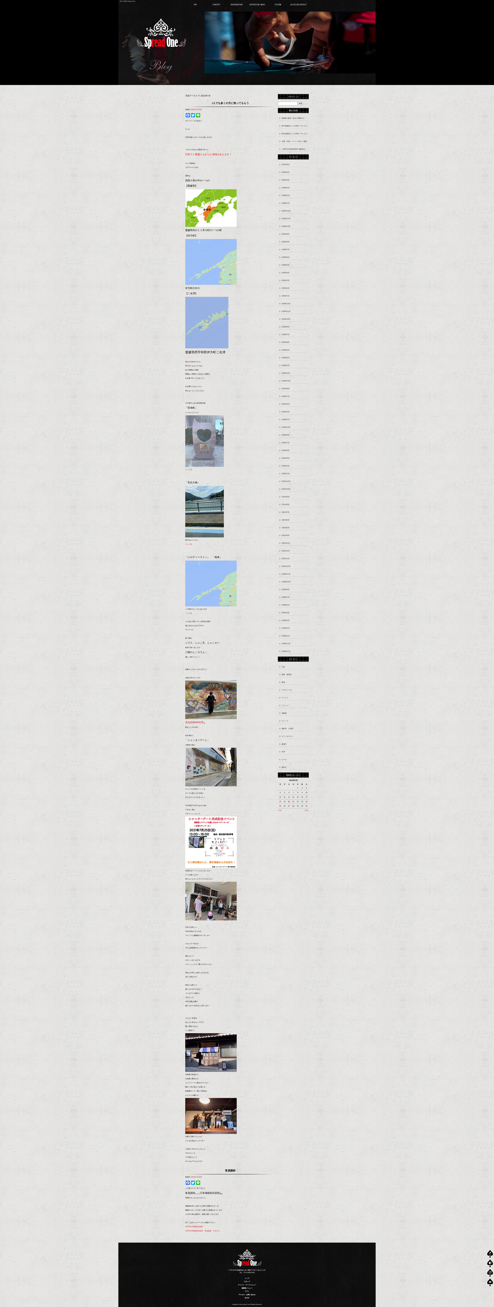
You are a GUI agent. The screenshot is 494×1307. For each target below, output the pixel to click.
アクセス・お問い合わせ (298, 4)
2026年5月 (286, 172)
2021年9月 (286, 497)
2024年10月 (286, 319)
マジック (285, 721)
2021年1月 (286, 559)
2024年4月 (286, 358)
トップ (195, 4)
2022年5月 (286, 450)
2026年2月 (286, 195)
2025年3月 (286, 280)
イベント (285, 698)
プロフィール (287, 690)
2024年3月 (286, 365)
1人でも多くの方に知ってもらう (230, 103)
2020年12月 (286, 566)
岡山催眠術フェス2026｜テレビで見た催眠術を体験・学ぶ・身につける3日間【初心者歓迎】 (295, 134)
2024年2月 (286, 373)
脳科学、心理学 (287, 729)
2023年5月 (286, 404)
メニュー (285, 705)
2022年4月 (286, 458)
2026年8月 (286, 164)
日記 (283, 667)
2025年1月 (286, 296)
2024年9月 (286, 327)
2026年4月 (286, 180)
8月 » (307, 810)
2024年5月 (286, 350)
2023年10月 (286, 381)
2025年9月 (286, 234)
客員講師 (230, 1170)
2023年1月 (286, 419)
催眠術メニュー (257, 4)
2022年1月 (286, 474)
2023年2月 (286, 412)
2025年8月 (286, 242)
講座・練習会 (287, 674)
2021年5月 (286, 528)
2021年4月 (286, 535)
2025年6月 (286, 257)
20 (289, 801)
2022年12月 (286, 427)
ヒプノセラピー (287, 736)
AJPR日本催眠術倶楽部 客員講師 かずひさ (202, 1231)
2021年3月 (286, 543)
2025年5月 (286, 265)
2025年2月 (286, 288)
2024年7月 (286, 334)
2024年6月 (286, 342)
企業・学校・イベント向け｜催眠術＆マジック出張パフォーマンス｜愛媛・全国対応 (295, 141)
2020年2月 (286, 628)
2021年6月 (286, 520)
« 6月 (280, 810)
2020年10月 (286, 582)
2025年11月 (286, 219)
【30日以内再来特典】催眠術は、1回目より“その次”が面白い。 (295, 149)
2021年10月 (286, 489)
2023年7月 (286, 396)
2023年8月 (286, 389)
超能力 (284, 744)
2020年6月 (286, 605)
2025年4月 (286, 273)
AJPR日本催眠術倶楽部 (194, 1227)
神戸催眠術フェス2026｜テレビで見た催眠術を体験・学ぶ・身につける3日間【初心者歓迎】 (295, 126)
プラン (278, 4)
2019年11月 (286, 651)
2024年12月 (286, 304)
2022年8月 (286, 435)
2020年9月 (286, 589)
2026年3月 (286, 188)
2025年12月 (286, 211)
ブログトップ (293, 97)
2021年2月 (286, 551)
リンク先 (188, 469)
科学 (283, 752)
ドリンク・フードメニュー (236, 4)
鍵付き (284, 767)
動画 (283, 682)
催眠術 (284, 713)
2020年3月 (286, 620)
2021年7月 (286, 512)
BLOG (247, 1298)
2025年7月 (286, 249)
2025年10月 (286, 226)
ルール (284, 759)
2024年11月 (286, 311)
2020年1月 (286, 636)
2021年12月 (286, 481)
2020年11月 (286, 574)
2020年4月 (286, 613)
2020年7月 (286, 597)
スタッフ (216, 4)
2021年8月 (286, 504)
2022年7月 (286, 443)
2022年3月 (286, 466)
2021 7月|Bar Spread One (127, 1)
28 (293, 806)
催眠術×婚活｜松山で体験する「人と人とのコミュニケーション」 (295, 118)
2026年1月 (286, 203)
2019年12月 (286, 644)
